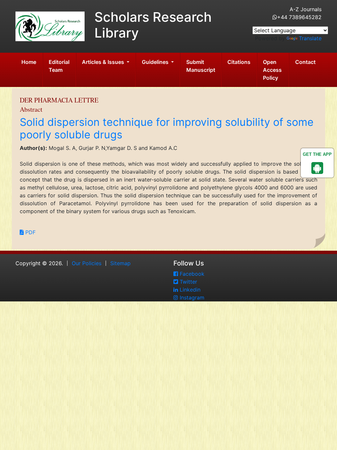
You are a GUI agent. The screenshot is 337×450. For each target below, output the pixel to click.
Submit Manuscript (200, 66)
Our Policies (86, 263)
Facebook (191, 273)
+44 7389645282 (299, 17)
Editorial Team (59, 66)
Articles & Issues (103, 62)
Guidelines (156, 62)
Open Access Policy (272, 70)
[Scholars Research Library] (50, 25)
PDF (30, 232)
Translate (310, 38)
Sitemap (120, 263)
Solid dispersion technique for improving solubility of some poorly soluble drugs (167, 128)
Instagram (191, 297)
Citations (238, 62)
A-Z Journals (306, 9)
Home (28, 62)
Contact (305, 62)
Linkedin (189, 289)
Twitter (187, 281)
